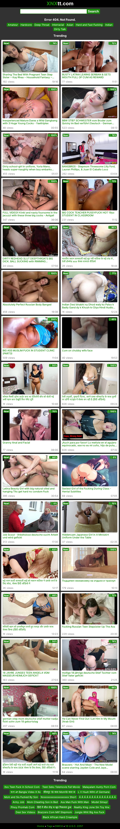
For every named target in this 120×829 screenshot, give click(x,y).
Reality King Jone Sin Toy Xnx (91, 807)
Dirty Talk (60, 29)
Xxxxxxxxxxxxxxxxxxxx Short (58, 797)
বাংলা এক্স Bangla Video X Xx (26, 792)
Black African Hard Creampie (60, 817)
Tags (50, 826)
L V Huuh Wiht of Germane (94, 792)
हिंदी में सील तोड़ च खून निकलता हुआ (54, 807)
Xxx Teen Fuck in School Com (22, 786)
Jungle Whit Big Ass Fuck (89, 812)
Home (40, 826)
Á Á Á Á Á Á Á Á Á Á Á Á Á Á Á (97, 797)
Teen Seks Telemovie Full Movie (61, 786)
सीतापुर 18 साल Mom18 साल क (59, 792)
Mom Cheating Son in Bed (42, 802)
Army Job (18, 802)
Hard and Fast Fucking (89, 24)
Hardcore (26, 24)
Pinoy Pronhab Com (22, 807)
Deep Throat (42, 24)
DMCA (59, 826)
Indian (108, 24)
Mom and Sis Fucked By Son (21, 797)
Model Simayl (100, 802)
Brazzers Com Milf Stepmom (55, 812)
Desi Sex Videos (25, 812)
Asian (70, 24)
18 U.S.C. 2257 (74, 826)
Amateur (13, 24)
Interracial (58, 24)
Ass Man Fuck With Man (75, 802)
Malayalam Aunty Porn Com (99, 786)
